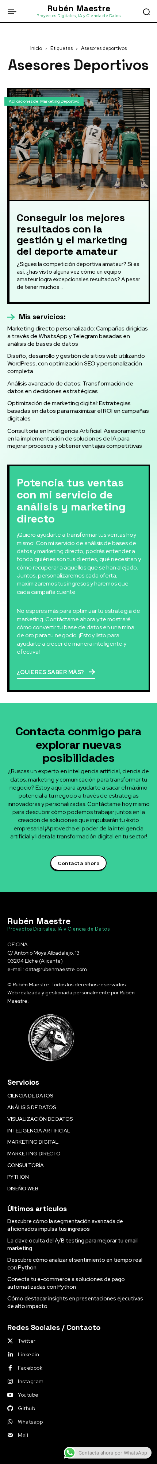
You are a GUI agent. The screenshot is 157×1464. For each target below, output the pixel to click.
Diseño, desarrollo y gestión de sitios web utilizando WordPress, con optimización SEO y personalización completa (76, 363)
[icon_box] (36, 317)
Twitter (27, 1341)
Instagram (31, 1381)
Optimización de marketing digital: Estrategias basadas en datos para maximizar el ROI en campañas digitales (78, 410)
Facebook (30, 1368)
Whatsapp (30, 1421)
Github (26, 1408)
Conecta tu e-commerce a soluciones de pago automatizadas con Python (66, 1283)
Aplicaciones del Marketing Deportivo (44, 101)
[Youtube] (10, 1395)
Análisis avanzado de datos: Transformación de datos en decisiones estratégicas (70, 387)
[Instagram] (10, 1381)
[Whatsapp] (10, 1422)
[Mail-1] (10, 1435)
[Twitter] (10, 1341)
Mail (23, 1435)
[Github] (10, 1408)
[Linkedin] (10, 1355)
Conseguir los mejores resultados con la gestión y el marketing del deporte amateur (72, 234)
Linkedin (28, 1354)
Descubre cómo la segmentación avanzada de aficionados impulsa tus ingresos (65, 1225)
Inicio (36, 48)
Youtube (28, 1394)
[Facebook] (10, 1368)
